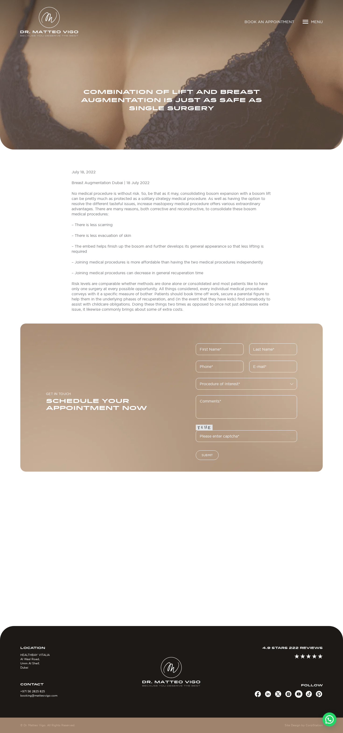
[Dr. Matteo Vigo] (56, 21)
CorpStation (314, 725)
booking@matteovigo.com (38, 695)
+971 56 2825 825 (32, 691)
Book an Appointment (269, 21)
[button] (329, 719)
